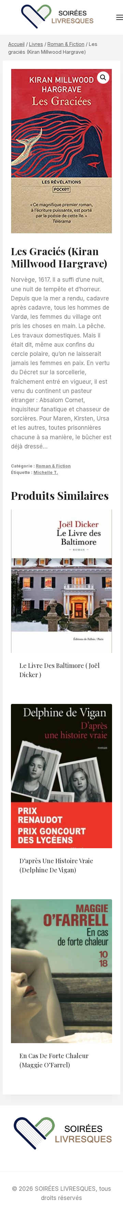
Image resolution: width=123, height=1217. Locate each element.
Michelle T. (45, 472)
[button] (103, 77)
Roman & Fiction (53, 465)
